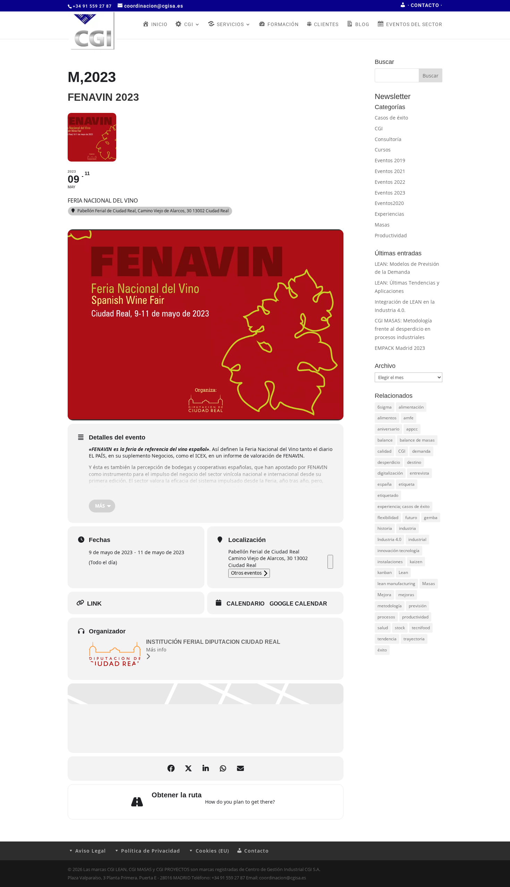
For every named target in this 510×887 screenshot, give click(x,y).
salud (382, 628)
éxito (382, 650)
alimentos (387, 418)
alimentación (411, 407)
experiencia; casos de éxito (403, 506)
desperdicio (388, 462)
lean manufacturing (396, 583)
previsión (417, 606)
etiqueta (407, 484)
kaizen (416, 562)
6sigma (384, 407)
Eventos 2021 (390, 171)
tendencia (387, 639)
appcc (412, 429)
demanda (421, 451)
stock (400, 628)
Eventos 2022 (390, 182)
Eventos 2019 (390, 160)
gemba (430, 517)
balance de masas (417, 440)
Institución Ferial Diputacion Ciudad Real (213, 642)
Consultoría (388, 139)
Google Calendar (298, 604)
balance (385, 440)
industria (407, 528)
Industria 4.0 (389, 539)
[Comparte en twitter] (188, 768)
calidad (384, 451)
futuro (411, 517)
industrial (417, 539)
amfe (408, 418)
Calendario (245, 604)
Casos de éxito (391, 117)
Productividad (391, 235)
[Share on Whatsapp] (223, 768)
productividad (415, 617)
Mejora (384, 595)
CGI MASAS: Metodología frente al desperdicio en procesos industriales (403, 328)
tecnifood (421, 628)
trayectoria (414, 639)
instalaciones (390, 562)
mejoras (406, 595)
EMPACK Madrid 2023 (400, 348)
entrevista (419, 473)
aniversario (388, 429)
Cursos (383, 149)
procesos (386, 617)
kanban (384, 572)
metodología (389, 606)
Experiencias (389, 214)
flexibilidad (387, 517)
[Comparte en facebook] (171, 768)
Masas (382, 224)
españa (384, 484)
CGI (379, 128)
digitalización (390, 473)
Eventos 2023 (390, 192)
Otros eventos (246, 573)
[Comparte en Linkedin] (205, 768)
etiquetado (387, 495)
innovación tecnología (398, 550)
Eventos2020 (389, 203)
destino (414, 462)
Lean (403, 572)
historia (384, 528)
